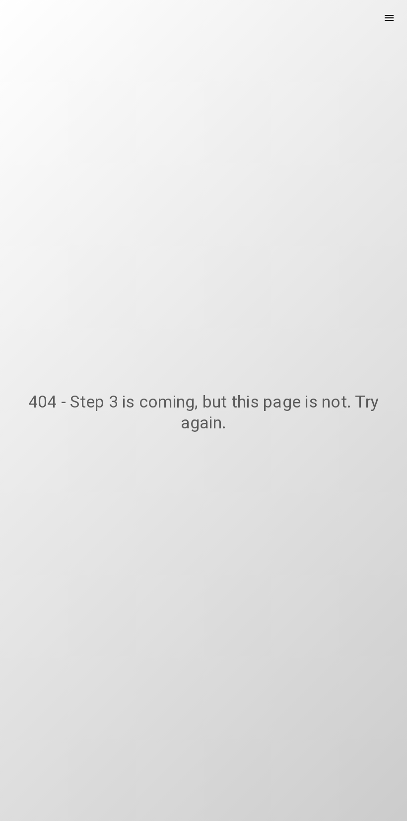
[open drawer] (389, 18)
